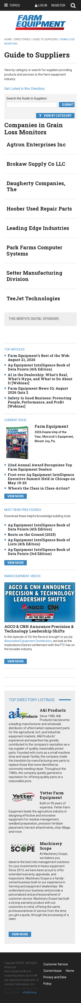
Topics (14, 5)
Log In (42, 5)
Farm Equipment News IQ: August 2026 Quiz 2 (38, 390)
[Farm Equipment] (17, 442)
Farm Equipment (51, 426)
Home (8, 39)
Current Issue (52, 970)
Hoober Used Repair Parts (39, 208)
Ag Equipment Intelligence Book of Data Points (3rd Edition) (39, 551)
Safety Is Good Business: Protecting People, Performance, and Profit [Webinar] (39, 402)
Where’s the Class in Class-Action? (39, 488)
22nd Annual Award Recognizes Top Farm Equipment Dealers (40, 467)
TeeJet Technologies (33, 298)
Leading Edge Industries (37, 228)
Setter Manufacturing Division (34, 275)
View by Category (57, 115)
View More (15, 496)
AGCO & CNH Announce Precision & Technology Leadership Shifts (39, 629)
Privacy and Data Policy (54, 977)
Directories (22, 39)
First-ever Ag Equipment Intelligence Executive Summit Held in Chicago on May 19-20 (41, 478)
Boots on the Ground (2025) (32, 534)
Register (58, 5)
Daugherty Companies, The (35, 186)
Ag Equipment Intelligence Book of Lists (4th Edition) (39, 542)
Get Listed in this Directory (24, 89)
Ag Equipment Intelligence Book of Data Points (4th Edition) (39, 367)
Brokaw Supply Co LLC (35, 163)
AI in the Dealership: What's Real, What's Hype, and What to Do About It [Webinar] (40, 378)
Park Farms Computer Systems (34, 250)
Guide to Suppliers (45, 39)
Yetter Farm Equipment (52, 795)
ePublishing (30, 992)
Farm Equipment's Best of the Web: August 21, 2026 (39, 357)
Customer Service (55, 964)
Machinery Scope (51, 846)
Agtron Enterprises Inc (36, 144)
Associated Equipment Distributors (28, 641)
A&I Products (53, 710)
